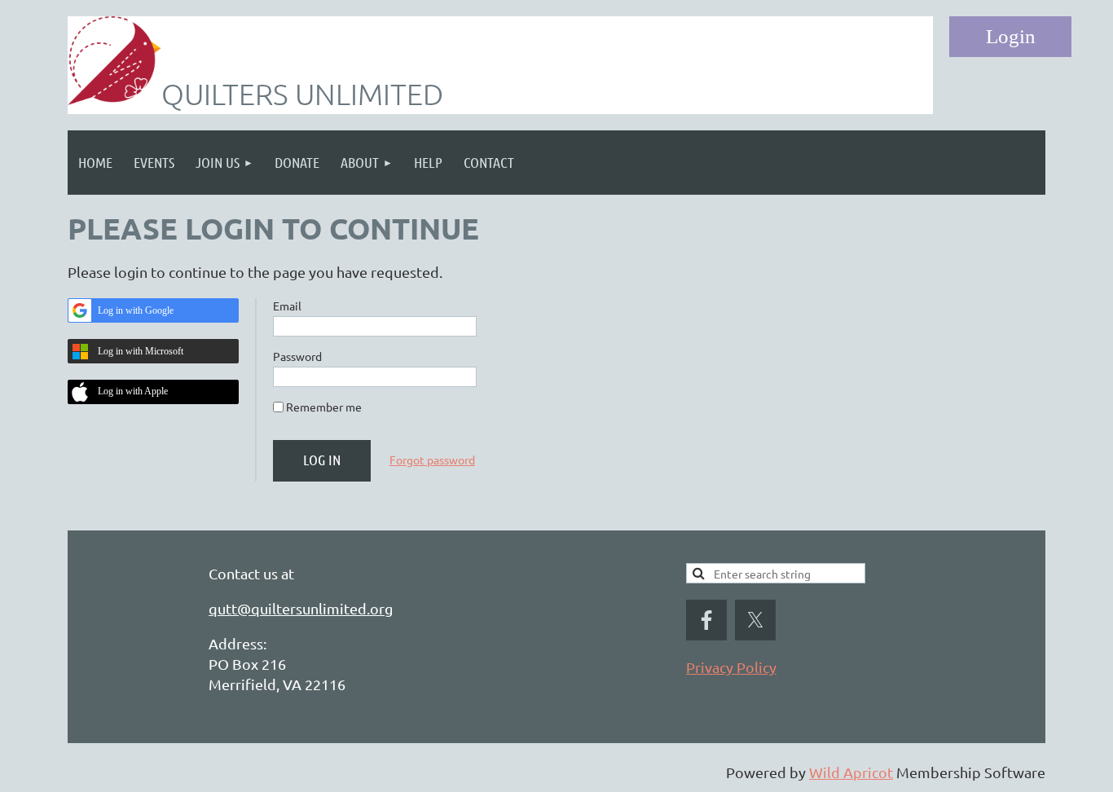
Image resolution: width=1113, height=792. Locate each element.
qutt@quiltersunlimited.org (301, 608)
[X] (755, 620)
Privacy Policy (731, 666)
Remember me (324, 406)
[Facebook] (706, 620)
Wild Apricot (851, 772)
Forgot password (432, 459)
